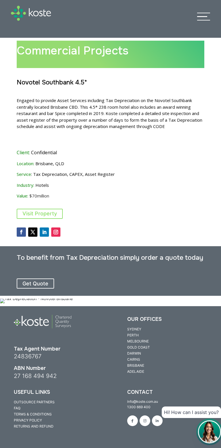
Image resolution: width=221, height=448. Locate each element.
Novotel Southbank (173, 100)
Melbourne (138, 341)
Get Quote (35, 284)
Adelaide (135, 371)
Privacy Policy (28, 420)
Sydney (134, 329)
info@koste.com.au (142, 401)
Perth (133, 335)
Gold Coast (138, 347)
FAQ (17, 408)
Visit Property (39, 213)
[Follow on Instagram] (55, 232)
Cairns (133, 359)
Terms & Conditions (33, 414)
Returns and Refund (34, 426)
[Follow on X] (32, 232)
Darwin (134, 353)
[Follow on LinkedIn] (44, 232)
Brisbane (135, 365)
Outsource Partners (34, 402)
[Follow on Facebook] (21, 232)
